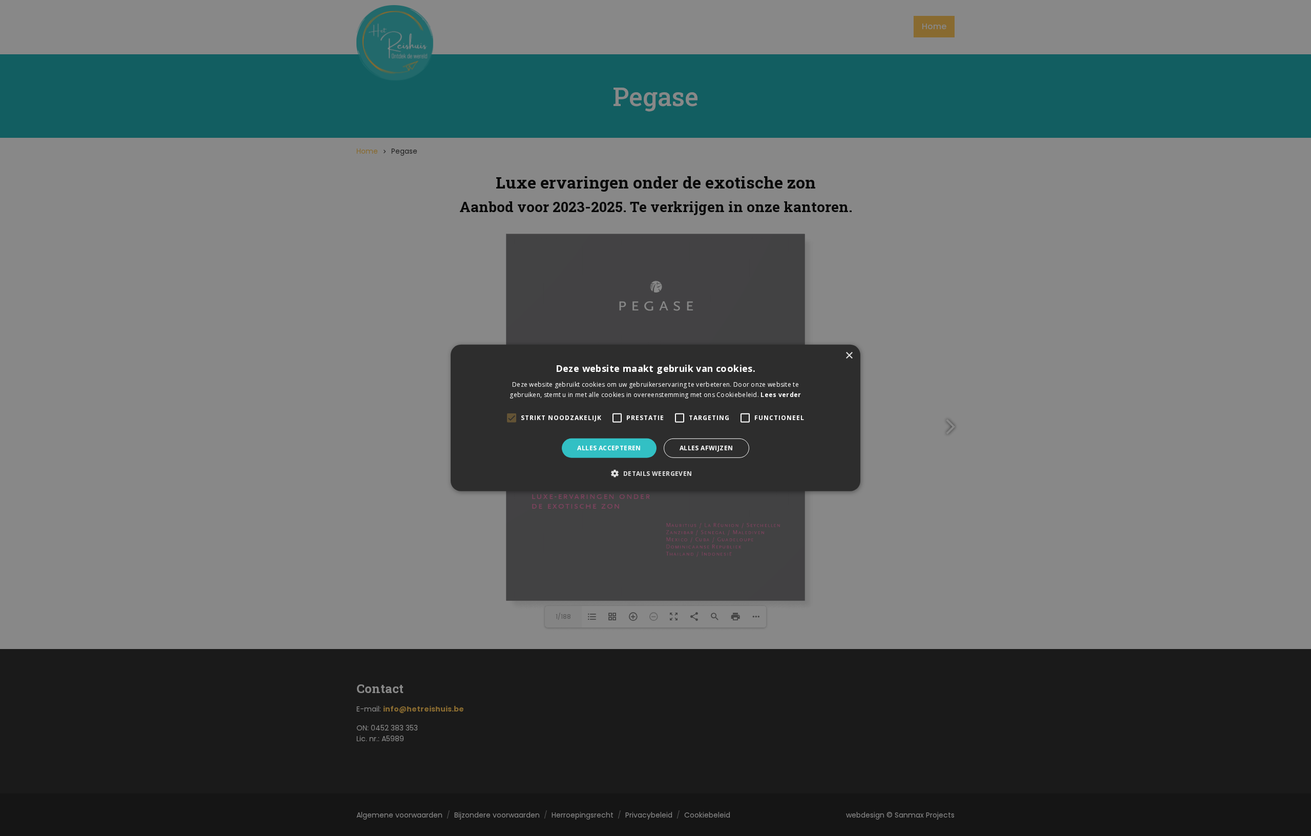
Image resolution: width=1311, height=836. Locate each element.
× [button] (849, 356)
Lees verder (780, 394)
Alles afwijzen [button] (706, 448)
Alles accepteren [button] (609, 448)
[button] (655, 473)
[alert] (655, 418)
